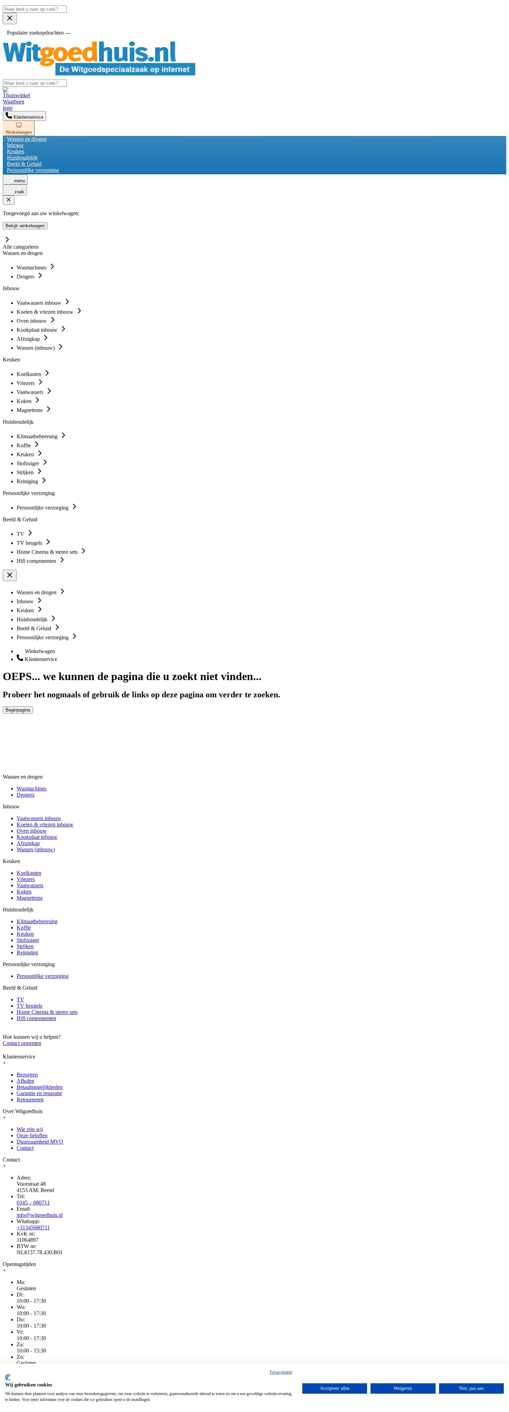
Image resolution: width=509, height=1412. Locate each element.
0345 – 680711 (33, 1202)
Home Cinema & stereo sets (47, 1012)
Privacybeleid (281, 1372)
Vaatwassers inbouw (39, 818)
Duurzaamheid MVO (40, 1142)
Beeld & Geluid (24, 164)
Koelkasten (29, 873)
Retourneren (30, 1099)
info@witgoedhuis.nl (40, 1215)
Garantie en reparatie (39, 1093)
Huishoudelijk (22, 158)
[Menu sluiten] (10, 18)
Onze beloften (32, 1135)
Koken (24, 892)
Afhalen (25, 1081)
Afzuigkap (28, 843)
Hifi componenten (36, 1018)
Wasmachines (31, 788)
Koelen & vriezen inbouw (45, 824)
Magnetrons (30, 898)
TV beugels (29, 1006)
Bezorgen (27, 1075)
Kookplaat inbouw (37, 837)
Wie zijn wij (30, 1129)
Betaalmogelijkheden (40, 1087)
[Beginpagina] (99, 73)
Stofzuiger (28, 940)
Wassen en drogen (27, 139)
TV (20, 999)
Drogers (25, 795)
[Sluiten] (9, 200)
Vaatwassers (30, 885)
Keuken (15, 151)
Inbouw (15, 145)
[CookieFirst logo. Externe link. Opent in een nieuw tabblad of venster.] (7, 1377)
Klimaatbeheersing (37, 921)
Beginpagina (18, 710)
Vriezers (26, 879)
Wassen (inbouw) (36, 849)
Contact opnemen (22, 1043)
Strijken (25, 946)
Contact (25, 1148)
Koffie (24, 927)
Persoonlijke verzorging (33, 170)
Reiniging (27, 952)
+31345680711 (33, 1227)
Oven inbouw (32, 831)
